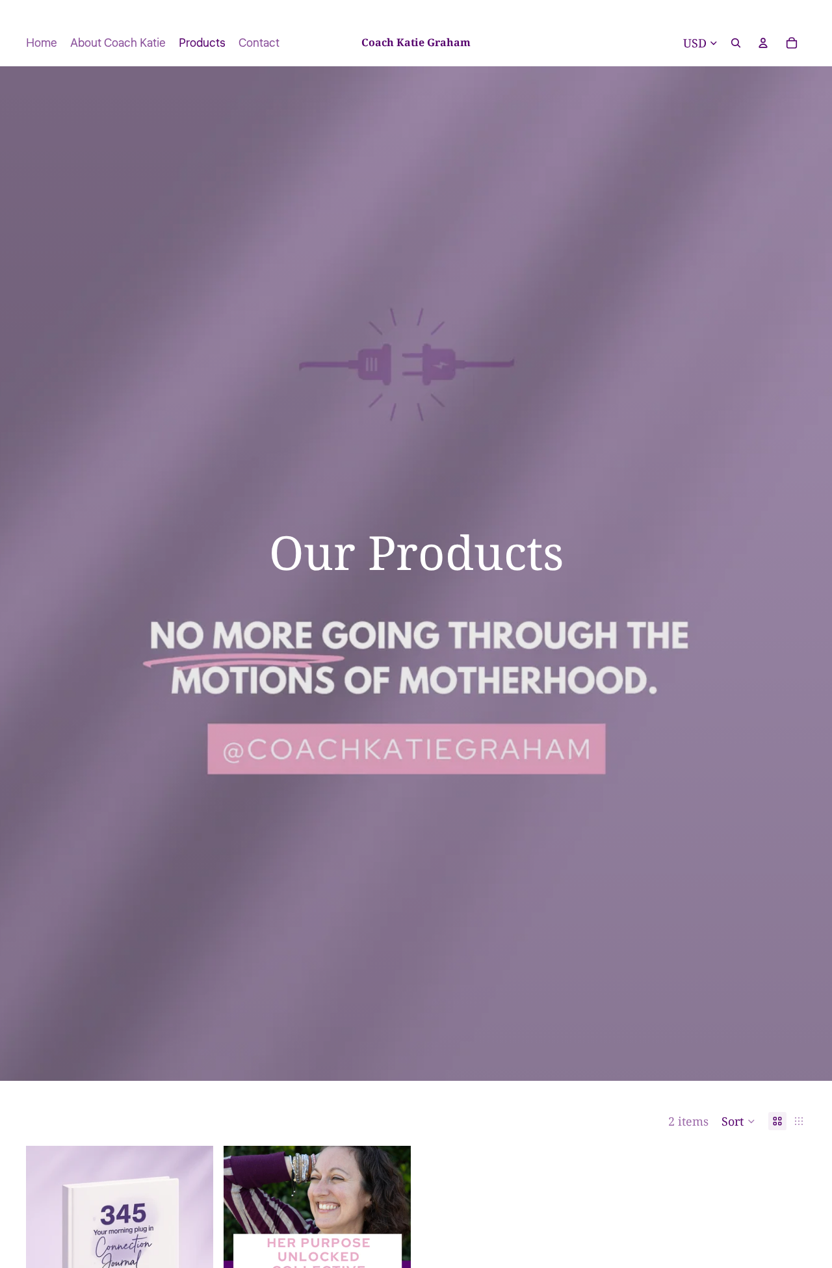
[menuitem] (41, 43)
